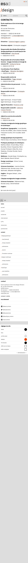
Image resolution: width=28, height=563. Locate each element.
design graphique (6, 236)
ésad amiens (6, 319)
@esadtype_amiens (8, 316)
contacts (3, 296)
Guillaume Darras (15, 64)
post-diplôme (5, 271)
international (4, 218)
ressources (4, 225)
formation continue (7, 253)
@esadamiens (7, 309)
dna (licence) (5, 239)
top (5, 200)
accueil (3, 207)
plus (25, 2)
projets (3, 211)
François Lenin (5, 118)
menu (5, 15)
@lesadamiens (7, 313)
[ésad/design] (5, 3)
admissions (5, 246)
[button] (25, 329)
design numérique (6, 257)
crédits (8, 296)
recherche (3, 214)
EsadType (4, 267)
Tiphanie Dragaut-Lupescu (17, 41)
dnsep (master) (6, 243)
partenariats (4, 228)
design (7, 10)
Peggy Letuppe (16, 79)
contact (3, 232)
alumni (4, 250)
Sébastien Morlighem (16, 71)
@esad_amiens (7, 306)
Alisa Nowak (15, 53)
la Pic (2, 221)
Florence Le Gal (18, 105)
